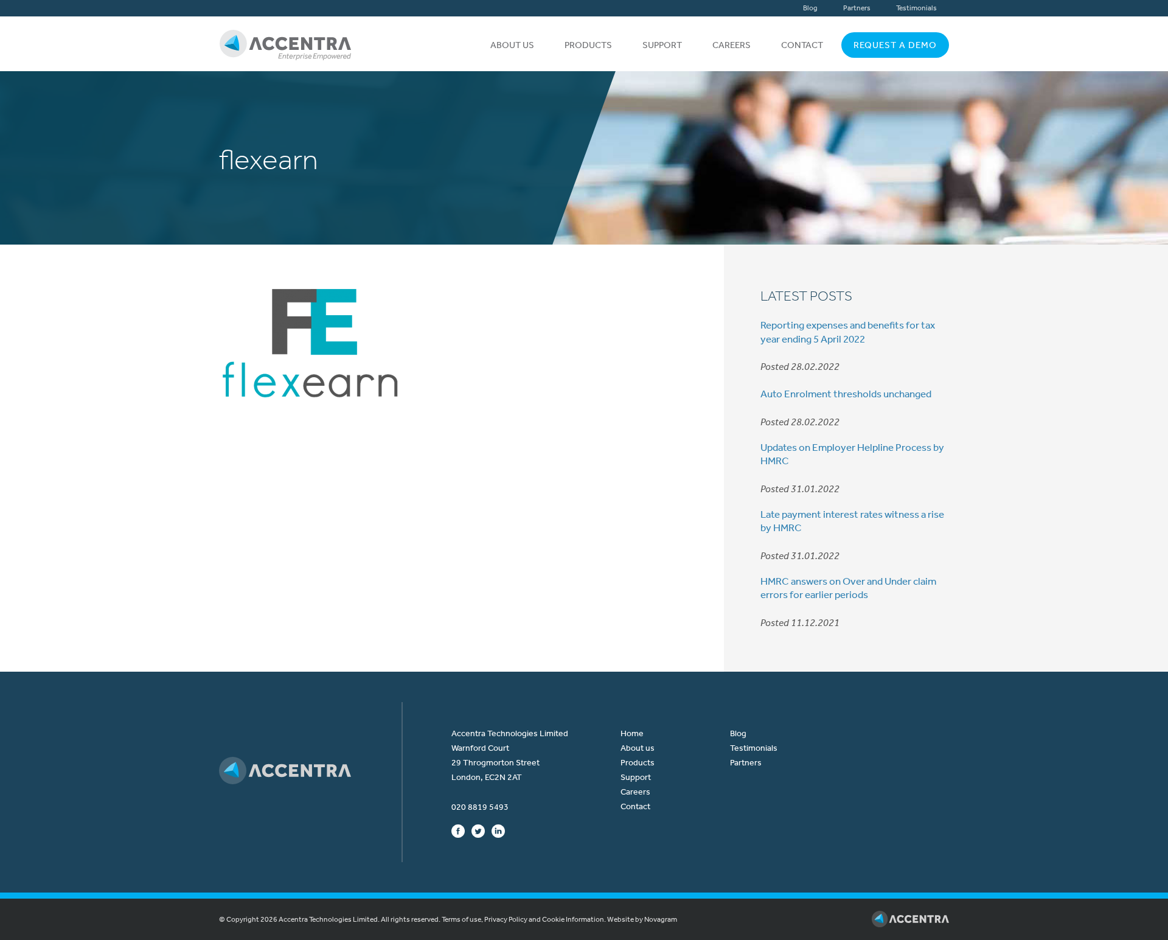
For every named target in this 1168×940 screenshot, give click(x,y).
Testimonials (916, 8)
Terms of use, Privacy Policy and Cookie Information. (524, 919)
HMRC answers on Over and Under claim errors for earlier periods (848, 588)
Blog (810, 8)
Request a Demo (895, 45)
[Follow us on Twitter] (478, 830)
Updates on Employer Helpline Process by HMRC (852, 454)
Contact (802, 45)
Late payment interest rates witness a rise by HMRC (852, 521)
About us (512, 45)
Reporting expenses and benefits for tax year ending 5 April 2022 (847, 331)
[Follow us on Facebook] (458, 830)
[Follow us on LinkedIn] (498, 830)
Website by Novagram (642, 919)
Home (632, 733)
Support (662, 45)
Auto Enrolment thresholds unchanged (845, 394)
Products (588, 45)
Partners (857, 8)
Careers (731, 45)
